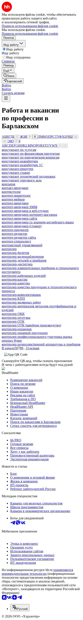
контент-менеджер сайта (19, 218)
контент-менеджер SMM (19, 207)
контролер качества (16, 283)
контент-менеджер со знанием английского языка (38, 222)
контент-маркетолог (16, 195)
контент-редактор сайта (19, 237)
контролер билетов (15, 253)
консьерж (8, 184)
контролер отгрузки (16, 317)
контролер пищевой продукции (25, 333)
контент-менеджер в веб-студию (25, 211)
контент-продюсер (15, 230)
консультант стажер (16, 172)
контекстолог (11, 192)
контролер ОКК (13, 314)
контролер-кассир (14, 279)
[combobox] (19, 607)
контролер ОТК (13, 321)
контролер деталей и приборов (24, 260)
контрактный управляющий (22, 245)
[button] (6, 85)
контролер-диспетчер (17, 264)
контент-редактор (14, 233)
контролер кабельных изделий (24, 275)
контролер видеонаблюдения (23, 256)
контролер (9, 249)
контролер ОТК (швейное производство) (31, 325)
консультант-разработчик (20, 161)
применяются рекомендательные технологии (37, 571)
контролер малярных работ (21, 302)
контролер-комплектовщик (21, 295)
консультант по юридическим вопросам (30, 157)
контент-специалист (16, 241)
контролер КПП (13, 298)
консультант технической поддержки (28, 176)
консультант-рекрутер (17, 169)
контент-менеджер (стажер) (22, 226)
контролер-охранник (17, 329)
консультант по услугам (19, 150)
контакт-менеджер (15, 188)
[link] (9, 75)
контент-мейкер (13, 199)
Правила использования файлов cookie (30, 33)
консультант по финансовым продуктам (31, 153)
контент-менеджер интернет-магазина (29, 214)
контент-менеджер (15, 203)
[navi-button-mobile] (6, 98)
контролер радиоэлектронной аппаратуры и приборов (41, 344)
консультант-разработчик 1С (22, 165)
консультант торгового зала (22, 180)
